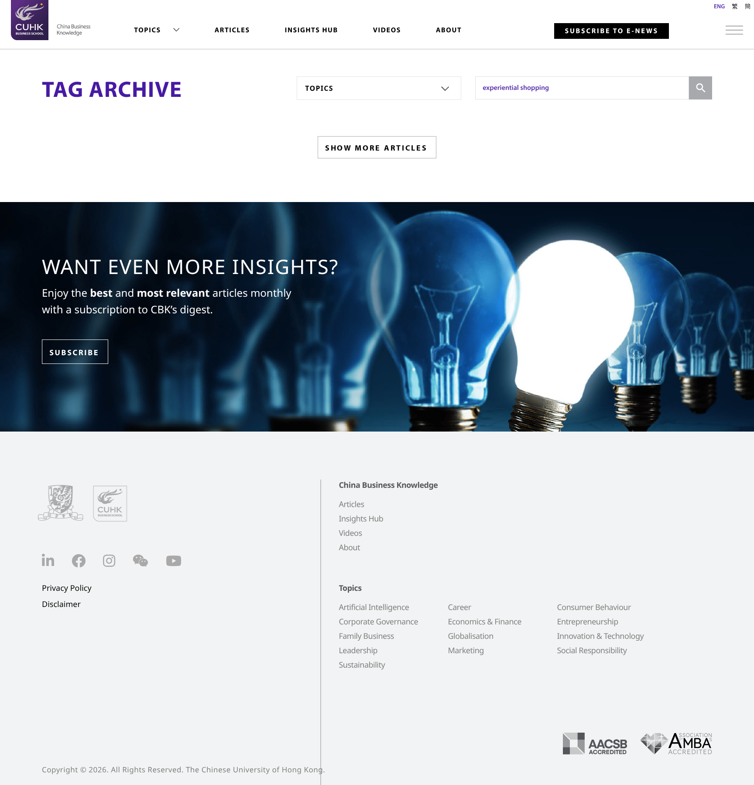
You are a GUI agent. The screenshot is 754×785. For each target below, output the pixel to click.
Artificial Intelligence (374, 607)
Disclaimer (61, 604)
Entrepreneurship (587, 622)
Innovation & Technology (600, 636)
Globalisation (470, 636)
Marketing (465, 650)
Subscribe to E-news (611, 31)
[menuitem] (157, 30)
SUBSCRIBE (74, 352)
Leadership (358, 650)
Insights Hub (311, 30)
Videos (387, 30)
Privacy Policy (67, 588)
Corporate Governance (378, 622)
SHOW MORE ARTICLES (376, 148)
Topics (147, 30)
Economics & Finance (484, 622)
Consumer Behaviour (594, 607)
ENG (719, 6)
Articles (232, 30)
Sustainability (362, 665)
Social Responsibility (592, 650)
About (449, 30)
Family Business (366, 636)
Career (459, 607)
